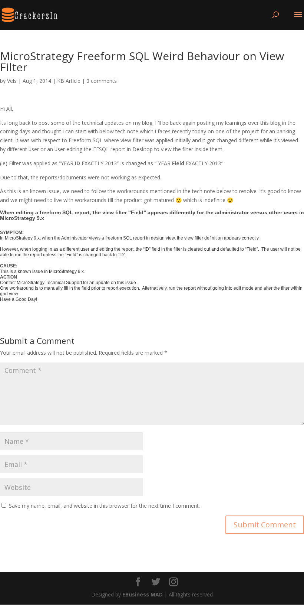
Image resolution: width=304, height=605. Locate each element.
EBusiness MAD (142, 594)
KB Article (68, 80)
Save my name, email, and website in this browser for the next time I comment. (104, 505)
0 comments (101, 80)
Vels (12, 80)
